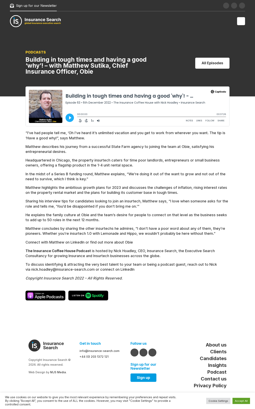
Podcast (217, 372)
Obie (129, 242)
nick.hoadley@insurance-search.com (63, 269)
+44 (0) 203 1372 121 (94, 356)
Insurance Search (162, 251)
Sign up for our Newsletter (36, 6)
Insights (217, 365)
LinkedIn (77, 242)
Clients (218, 352)
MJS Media (58, 372)
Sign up (143, 377)
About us (216, 345)
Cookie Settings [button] (218, 400)
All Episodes (212, 63)
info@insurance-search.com (99, 351)
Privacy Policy (210, 385)
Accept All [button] (241, 400)
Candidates (213, 358)
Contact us (214, 379)
